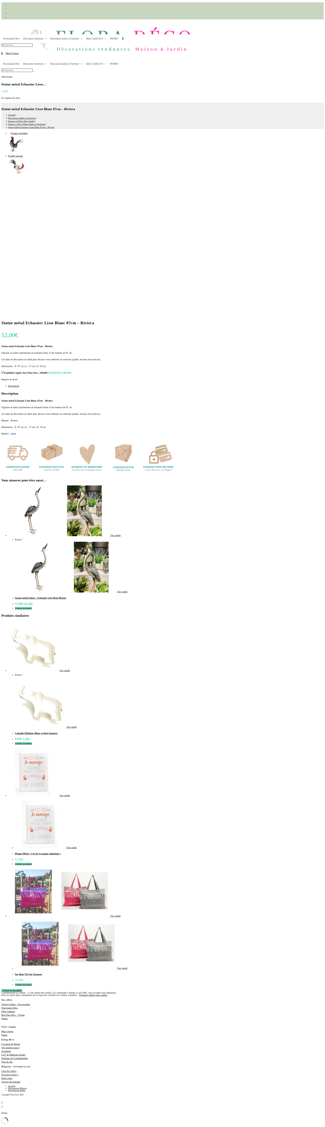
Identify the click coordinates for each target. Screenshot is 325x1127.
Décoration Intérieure (33, 38)
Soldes (4, 1018)
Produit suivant (15, 156)
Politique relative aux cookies (93, 995)
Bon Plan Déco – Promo (13, 1015)
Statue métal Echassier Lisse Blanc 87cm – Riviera (31, 127)
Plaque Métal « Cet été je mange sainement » (38, 853)
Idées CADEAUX (94, 38)
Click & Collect (8, 1071)
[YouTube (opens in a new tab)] (9, 17)
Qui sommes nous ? (10, 1047)
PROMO (114, 38)
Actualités (6, 1051)
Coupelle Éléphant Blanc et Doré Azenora (36, 733)
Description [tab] (13, 386)
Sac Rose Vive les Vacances (28, 974)
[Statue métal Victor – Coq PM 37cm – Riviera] (16, 174)
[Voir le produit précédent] (9, 133)
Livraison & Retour (10, 1044)
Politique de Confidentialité (14, 1058)
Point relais (6, 1078)
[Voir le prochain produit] (24, 156)
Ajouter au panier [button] (23, 608)
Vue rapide (115, 535)
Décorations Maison (17, 1088)
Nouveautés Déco (11, 38)
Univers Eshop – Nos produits (15, 1004)
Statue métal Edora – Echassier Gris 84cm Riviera (40, 598)
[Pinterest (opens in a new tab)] (9, 8)
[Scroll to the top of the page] (2, 1098)
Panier (4, 1035)
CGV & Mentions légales (13, 1055)
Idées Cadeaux (8, 1011)
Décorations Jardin (16, 1090)
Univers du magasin (10, 1082)
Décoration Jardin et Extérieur (64, 38)
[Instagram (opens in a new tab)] (9, 13)
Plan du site (7, 1062)
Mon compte (7, 1031)
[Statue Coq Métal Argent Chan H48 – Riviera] (16, 152)
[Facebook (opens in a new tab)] (9, 4)
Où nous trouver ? (10, 1075)
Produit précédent (19, 133)
